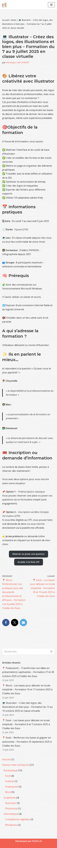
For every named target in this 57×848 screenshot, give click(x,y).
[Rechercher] (51, 651)
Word (8, 792)
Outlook (9, 781)
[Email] (23, 622)
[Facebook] (6, 622)
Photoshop (11, 808)
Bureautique (10, 770)
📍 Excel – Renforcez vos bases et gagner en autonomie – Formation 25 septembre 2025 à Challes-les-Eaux (27, 741)
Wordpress (11, 824)
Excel (8, 775)
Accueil (5, 20)
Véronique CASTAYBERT (18, 62)
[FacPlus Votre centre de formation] (4, 4)
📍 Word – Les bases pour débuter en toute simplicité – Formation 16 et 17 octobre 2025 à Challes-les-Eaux (27, 689)
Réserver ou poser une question (28, 554)
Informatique (11, 813)
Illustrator (10, 803)
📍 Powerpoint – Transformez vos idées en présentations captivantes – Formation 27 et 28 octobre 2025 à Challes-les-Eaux (28, 672)
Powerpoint (11, 786)
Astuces (6, 759)
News (13, 20)
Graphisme (10, 797)
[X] (14, 622)
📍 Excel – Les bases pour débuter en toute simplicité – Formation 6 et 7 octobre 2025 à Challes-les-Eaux (26, 724)
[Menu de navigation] (51, 4)
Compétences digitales (17, 819)
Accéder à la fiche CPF (28, 562)
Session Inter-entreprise (15, 764)
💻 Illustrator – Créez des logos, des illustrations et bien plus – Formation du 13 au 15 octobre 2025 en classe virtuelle (27, 706)
